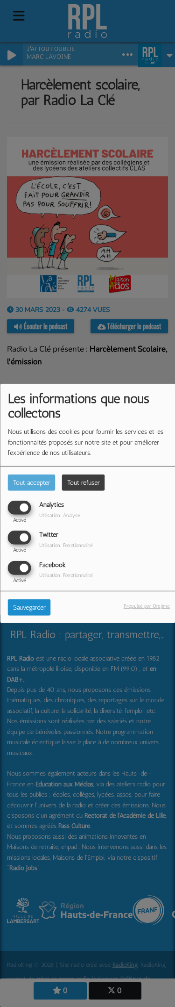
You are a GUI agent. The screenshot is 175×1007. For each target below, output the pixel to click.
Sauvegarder (29, 607)
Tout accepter (31, 483)
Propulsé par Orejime (147, 605)
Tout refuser (83, 483)
